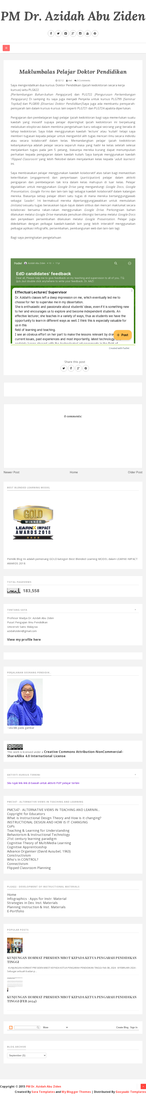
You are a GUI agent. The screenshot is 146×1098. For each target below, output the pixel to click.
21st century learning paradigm (32, 839)
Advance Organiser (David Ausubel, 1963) (39, 851)
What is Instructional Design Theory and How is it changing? (54, 818)
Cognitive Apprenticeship (27, 847)
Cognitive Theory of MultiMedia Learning (39, 843)
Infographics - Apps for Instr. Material (36, 899)
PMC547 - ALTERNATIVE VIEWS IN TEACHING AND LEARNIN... (53, 810)
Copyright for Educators (26, 814)
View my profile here (24, 639)
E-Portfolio (15, 911)
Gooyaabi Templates (131, 1092)
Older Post (135, 472)
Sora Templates (43, 1092)
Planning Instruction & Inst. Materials (36, 907)
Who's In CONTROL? (22, 859)
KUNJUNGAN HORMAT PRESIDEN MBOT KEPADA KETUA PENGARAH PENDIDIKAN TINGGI (72, 960)
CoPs (11, 826)
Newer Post (12, 472)
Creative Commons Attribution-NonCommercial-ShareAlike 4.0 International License (65, 754)
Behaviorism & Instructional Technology (38, 834)
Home (74, 472)
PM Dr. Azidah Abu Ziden (73, 16)
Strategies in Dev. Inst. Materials (32, 903)
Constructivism (19, 855)
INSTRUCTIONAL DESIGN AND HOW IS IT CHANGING (47, 822)
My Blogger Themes (76, 1092)
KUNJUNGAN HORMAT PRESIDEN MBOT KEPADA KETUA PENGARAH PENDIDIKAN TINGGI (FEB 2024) (72, 999)
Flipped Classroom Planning (29, 868)
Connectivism (17, 864)
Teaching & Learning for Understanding (38, 830)
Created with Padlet (119, 348)
